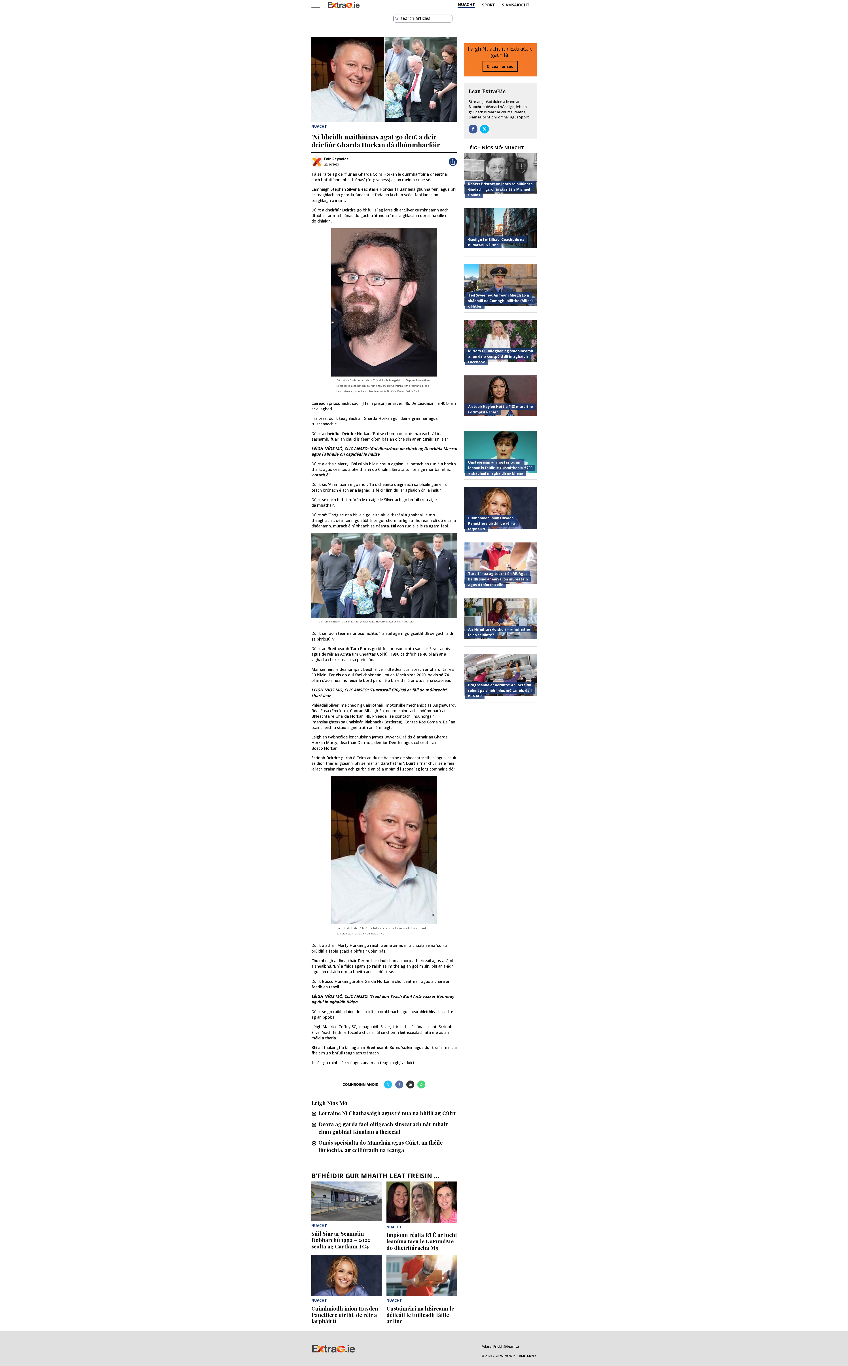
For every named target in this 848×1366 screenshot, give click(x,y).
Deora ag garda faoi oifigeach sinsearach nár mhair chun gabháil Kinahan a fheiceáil (383, 1128)
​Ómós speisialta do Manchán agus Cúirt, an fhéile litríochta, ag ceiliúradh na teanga (380, 1146)
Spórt (524, 117)
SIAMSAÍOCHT (516, 5)
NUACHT (466, 4)
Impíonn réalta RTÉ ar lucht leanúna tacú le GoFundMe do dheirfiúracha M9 (421, 1241)
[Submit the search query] (396, 18)
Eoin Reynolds (336, 158)
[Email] (410, 1084)
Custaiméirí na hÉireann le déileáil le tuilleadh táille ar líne (420, 1315)
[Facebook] (399, 1084)
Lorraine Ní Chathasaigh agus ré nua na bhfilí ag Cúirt (387, 1113)
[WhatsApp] (421, 1084)
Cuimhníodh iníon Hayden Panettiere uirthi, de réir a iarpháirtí (344, 1315)
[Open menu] (315, 5)
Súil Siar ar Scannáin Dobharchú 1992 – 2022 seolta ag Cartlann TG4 (340, 1240)
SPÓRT (488, 5)
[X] (388, 1084)
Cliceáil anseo (500, 66)
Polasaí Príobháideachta (500, 1346)
